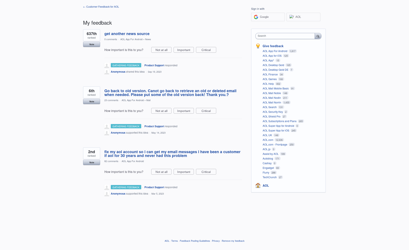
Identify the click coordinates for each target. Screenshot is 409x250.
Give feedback (273, 46)
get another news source (127, 33)
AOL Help (269, 83)
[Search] (318, 36)
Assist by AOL (271, 153)
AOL (266, 185)
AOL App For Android (131, 39)
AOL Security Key (273, 111)
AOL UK (268, 135)
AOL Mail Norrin (272, 102)
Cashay (267, 163)
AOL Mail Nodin (272, 97)
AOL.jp (267, 149)
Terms (174, 240)
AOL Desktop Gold (274, 65)
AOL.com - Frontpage (275, 144)
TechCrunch (270, 177)
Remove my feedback (233, 240)
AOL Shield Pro (272, 116)
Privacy (216, 240)
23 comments (111, 100)
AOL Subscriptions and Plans (280, 121)
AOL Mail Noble (272, 93)
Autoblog (268, 158)
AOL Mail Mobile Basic (276, 88)
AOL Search (270, 107)
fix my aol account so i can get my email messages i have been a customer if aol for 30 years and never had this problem (172, 153)
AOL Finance (270, 74)
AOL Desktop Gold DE (276, 69)
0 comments (110, 39)
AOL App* (269, 60)
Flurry (266, 172)
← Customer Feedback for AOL (101, 6)
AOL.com (268, 139)
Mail (148, 100)
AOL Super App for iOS (276, 130)
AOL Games (270, 79)
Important (185, 50)
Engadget (269, 167)
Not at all (163, 50)
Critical (209, 50)
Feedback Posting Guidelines (195, 240)
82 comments (111, 161)
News (148, 39)
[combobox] (286, 36)
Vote (91, 44)
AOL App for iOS (272, 55)
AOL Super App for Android (279, 125)
